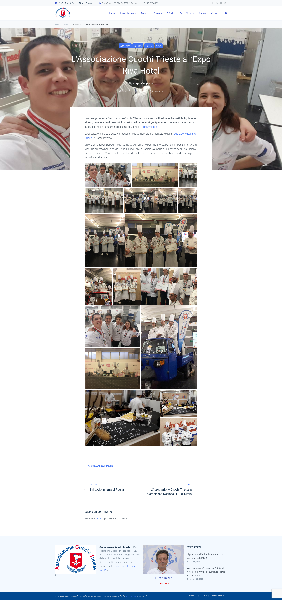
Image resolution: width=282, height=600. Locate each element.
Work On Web (130, 596)
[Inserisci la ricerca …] (226, 13)
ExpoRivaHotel (149, 126)
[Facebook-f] (213, 3)
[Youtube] (221, 3)
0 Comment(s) (156, 91)
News (66, 24)
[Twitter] (225, 3)
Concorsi (138, 46)
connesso (99, 518)
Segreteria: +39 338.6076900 (144, 3)
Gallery (149, 46)
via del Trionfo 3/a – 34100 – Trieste (75, 3)
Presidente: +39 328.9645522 (116, 3)
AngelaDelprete (143, 83)
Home (57, 24)
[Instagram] (217, 3)
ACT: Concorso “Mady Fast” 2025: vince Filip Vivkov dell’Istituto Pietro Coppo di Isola (206, 571)
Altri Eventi (125, 46)
